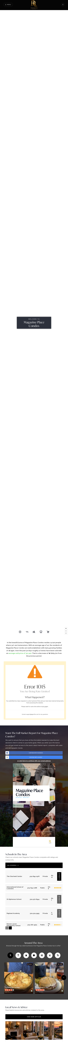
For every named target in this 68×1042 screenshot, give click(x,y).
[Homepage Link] (34, 4)
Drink (18, 955)
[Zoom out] (66, 631)
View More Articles (34, 1016)
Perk (34, 955)
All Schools (11, 865)
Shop (26, 955)
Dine (10, 955)
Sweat (42, 955)
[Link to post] (34, 1030)
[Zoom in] (66, 628)
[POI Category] (20, 631)
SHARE (30, 964)
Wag (58, 955)
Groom (50, 955)
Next (63, 977)
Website (59, 876)
